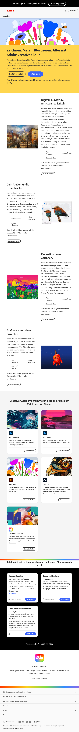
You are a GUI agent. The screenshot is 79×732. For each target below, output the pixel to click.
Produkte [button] (6, 715)
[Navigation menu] (3, 10)
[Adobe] (10, 10)
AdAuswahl (20, 728)
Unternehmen (58, 80)
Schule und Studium (32, 80)
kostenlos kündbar (14, 616)
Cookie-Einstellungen (8, 728)
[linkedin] (30, 722)
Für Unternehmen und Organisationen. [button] (15, 701)
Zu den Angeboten (57, 4)
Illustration (6, 16)
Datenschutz (47, 725)
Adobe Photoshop (49, 153)
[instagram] (23, 722)
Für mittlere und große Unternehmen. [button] (14, 697)
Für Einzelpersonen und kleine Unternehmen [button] (17, 692)
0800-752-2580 (47, 644)
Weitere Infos (30, 451)
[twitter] (27, 722)
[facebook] (20, 722)
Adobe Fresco (67, 153)
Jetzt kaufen (35, 74)
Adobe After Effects (15, 367)
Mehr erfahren (61, 589)
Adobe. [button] (5, 710)
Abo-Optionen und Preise (39, 678)
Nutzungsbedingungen (57, 725)
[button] (65, 10)
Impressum (26, 725)
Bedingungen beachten (49, 589)
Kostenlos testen (16, 74)
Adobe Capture (51, 158)
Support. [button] (6, 706)
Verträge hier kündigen (36, 725)
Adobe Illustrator (15, 224)
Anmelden (73, 10)
